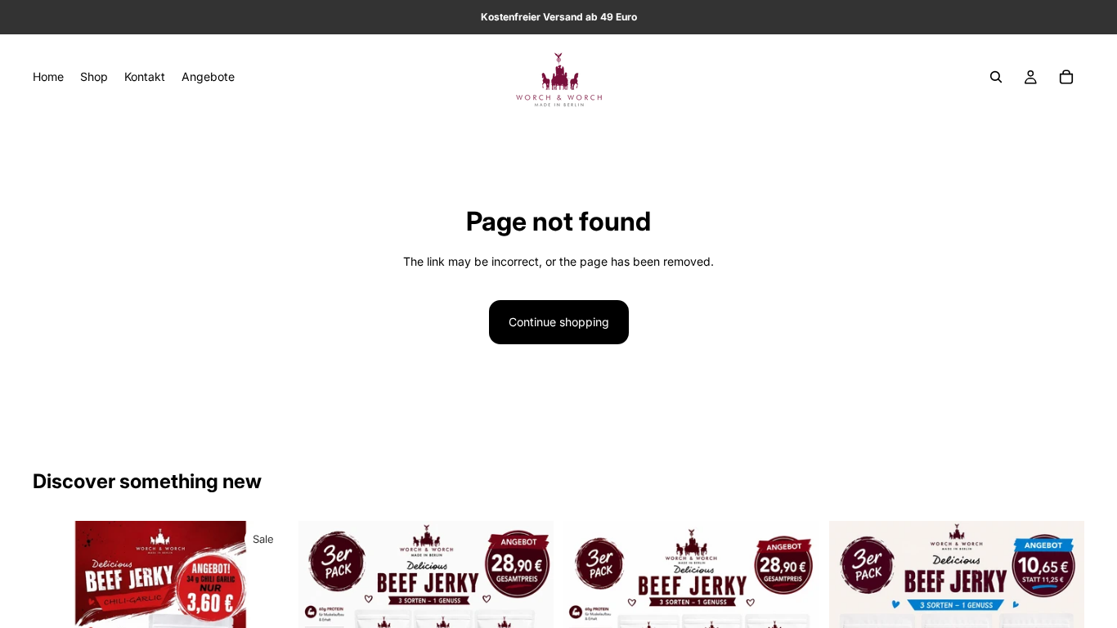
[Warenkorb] (1066, 77)
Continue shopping (559, 322)
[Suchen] (996, 77)
